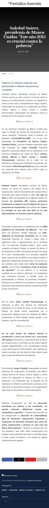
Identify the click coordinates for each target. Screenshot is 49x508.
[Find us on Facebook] (2, 501)
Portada (10, 74)
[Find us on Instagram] (8, 501)
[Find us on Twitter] (5, 501)
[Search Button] (46, 3)
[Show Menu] (3, 3)
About (4, 490)
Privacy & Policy (26, 490)
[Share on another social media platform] (42, 459)
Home (4, 74)
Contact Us (40, 490)
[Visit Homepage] (24, 4)
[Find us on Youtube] (11, 501)
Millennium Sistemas (35, 480)
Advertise (13, 490)
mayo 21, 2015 (23, 52)
